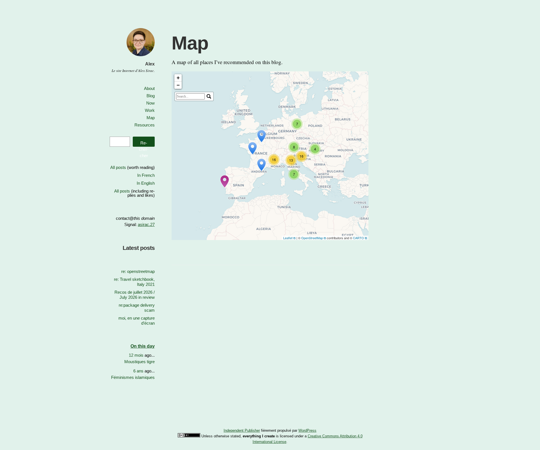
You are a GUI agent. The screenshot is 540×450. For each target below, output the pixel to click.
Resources (144, 125)
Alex (150, 64)
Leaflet (287, 238)
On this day (142, 346)
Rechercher (143, 144)
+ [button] (178, 78)
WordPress (307, 430)
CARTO (358, 238)
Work (150, 110)
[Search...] (209, 96)
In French (146, 175)
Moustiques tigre (139, 361)
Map (151, 117)
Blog (151, 95)
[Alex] (141, 56)
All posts (118, 167)
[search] (190, 96)
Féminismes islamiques (133, 377)
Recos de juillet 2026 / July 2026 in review (134, 295)
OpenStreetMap (312, 238)
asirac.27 (146, 224)
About (149, 88)
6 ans (138, 370)
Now (150, 103)
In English (146, 183)
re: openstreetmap (138, 271)
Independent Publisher (242, 430)
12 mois (136, 355)
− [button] (178, 85)
